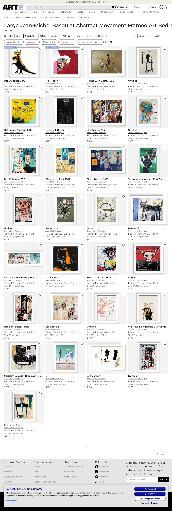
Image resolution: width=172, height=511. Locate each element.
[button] (86, 2)
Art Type (67, 36)
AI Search (123, 7)
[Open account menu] (144, 7)
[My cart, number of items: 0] (167, 7)
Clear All (108, 42)
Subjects (29, 36)
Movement (69, 17)
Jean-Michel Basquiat (25, 17)
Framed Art (84, 17)
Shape (54, 36)
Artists (7, 17)
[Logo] (13, 7)
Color (89, 36)
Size (17, 36)
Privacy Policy (11, 500)
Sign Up (163, 479)
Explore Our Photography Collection (86, 2)
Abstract (44, 17)
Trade (153, 7)
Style (79, 36)
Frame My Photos (150, 12)
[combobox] (68, 7)
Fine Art (56, 17)
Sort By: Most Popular (149, 36)
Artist (43, 36)
